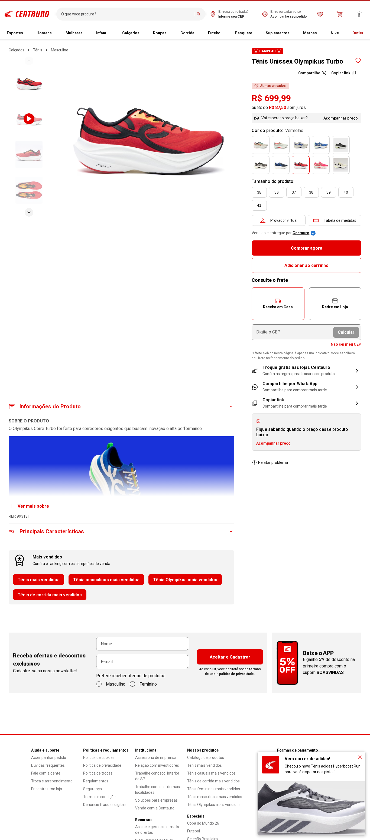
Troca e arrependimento (52, 781)
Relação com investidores (157, 765)
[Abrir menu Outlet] (365, 33)
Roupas (160, 33)
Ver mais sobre (33, 506)
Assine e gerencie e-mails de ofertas (157, 830)
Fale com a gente (45, 773)
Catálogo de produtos (205, 757)
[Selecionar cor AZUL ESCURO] (281, 165)
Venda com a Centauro (154, 808)
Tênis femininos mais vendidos (213, 789)
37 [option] (294, 192)
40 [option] (346, 192)
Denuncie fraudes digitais (104, 804)
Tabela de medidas (340, 220)
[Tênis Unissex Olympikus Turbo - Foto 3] (29, 154)
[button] (278, 303)
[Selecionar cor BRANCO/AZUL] (301, 145)
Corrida (187, 33)
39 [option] (328, 192)
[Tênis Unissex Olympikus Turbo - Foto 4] (29, 190)
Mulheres (74, 33)
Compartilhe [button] (309, 73)
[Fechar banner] (360, 757)
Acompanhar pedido (48, 757)
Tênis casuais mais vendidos (211, 773)
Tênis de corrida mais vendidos (50, 594)
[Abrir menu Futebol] (223, 33)
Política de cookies (99, 757)
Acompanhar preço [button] (273, 443)
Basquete (243, 33)
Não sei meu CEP (346, 344)
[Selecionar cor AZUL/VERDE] (321, 145)
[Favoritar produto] (358, 61)
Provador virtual (283, 220)
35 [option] (259, 192)
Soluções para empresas (156, 800)
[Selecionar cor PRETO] (341, 145)
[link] (306, 387)
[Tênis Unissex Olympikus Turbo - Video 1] (29, 118)
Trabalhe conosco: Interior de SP (157, 776)
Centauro (301, 233)
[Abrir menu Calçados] (141, 33)
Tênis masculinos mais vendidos (106, 579)
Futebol (215, 33)
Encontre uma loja (46, 789)
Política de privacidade (102, 765)
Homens (44, 33)
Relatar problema (273, 462)
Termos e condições (100, 797)
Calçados (130, 33)
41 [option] (259, 205)
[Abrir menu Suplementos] (291, 33)
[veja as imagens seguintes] (29, 212)
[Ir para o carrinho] (339, 14)
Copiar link (340, 73)
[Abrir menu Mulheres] (85, 33)
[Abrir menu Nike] (341, 33)
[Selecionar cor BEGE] (261, 145)
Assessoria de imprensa (155, 757)
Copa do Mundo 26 (203, 823)
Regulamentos (95, 781)
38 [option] (311, 192)
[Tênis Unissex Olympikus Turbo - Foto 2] (29, 83)
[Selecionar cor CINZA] (261, 165)
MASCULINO (59, 50)
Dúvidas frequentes (48, 765)
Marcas (310, 33)
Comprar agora (306, 248)
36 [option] (276, 192)
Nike (335, 33)
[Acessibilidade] (359, 14)
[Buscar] (198, 14)
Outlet (357, 33)
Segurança (92, 789)
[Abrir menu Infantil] (111, 33)
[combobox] (126, 14)
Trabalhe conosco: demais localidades (157, 790)
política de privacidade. (237, 674)
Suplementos (278, 33)
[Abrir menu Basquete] (254, 33)
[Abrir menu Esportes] (25, 33)
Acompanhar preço (340, 118)
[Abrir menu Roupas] (168, 33)
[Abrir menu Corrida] (196, 33)
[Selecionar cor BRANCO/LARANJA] (281, 145)
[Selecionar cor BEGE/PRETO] (341, 165)
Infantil (102, 33)
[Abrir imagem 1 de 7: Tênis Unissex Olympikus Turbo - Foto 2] (148, 136)
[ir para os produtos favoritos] (320, 14)
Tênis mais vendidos (39, 579)
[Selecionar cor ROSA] (321, 165)
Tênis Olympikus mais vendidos (185, 579)
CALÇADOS (16, 50)
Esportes (15, 33)
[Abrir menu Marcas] (319, 33)
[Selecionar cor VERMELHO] (301, 165)
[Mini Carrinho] (339, 14)
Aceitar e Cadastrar (230, 657)
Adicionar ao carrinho (306, 265)
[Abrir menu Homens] (54, 33)
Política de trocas (97, 773)
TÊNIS (37, 50)
